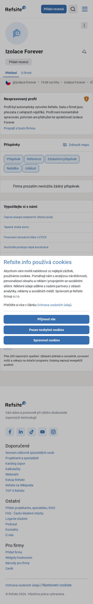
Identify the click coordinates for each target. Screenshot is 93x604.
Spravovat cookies (46, 340)
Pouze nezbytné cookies (46, 330)
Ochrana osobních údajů (54, 305)
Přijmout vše (46, 319)
